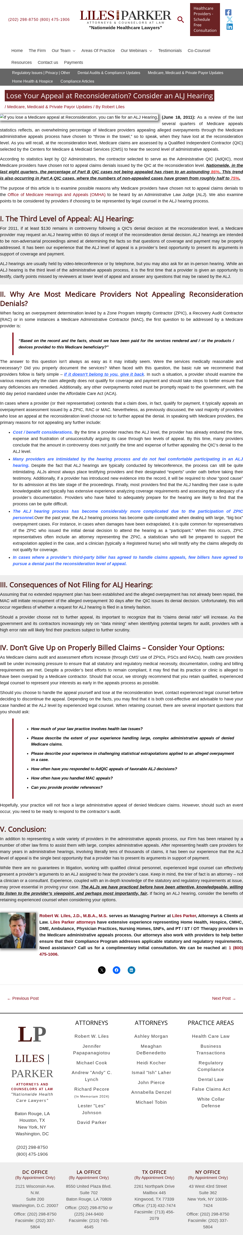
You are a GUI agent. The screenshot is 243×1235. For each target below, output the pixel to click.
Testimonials (170, 50)
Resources (21, 62)
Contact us (48, 62)
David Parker (92, 1122)
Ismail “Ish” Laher (151, 1072)
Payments (73, 62)
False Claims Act (211, 1089)
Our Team (61, 50)
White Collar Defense (211, 1102)
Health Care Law (211, 1036)
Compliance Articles (77, 81)
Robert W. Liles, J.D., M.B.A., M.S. (73, 915)
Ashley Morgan (151, 1036)
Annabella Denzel (151, 1092)
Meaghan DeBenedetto (151, 1050)
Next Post (224, 998)
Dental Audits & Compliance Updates (109, 73)
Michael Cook (91, 1062)
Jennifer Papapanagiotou (91, 1050)
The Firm (37, 50)
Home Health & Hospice (32, 81)
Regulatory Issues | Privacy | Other (41, 73)
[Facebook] (228, 12)
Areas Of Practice (98, 50)
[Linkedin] (229, 26)
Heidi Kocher (151, 1062)
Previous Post (23, 998)
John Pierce (151, 1082)
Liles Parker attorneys (73, 922)
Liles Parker (184, 915)
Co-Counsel (199, 50)
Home (17, 50)
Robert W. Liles (92, 1036)
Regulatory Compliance (210, 1066)
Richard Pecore (91, 1092)
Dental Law (211, 1079)
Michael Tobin (151, 1102)
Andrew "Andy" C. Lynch (92, 1076)
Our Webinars (134, 50)
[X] (229, 19)
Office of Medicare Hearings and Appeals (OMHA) (57, 194)
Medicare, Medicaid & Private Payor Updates (185, 73)
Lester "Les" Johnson (92, 1109)
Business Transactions (210, 1050)
